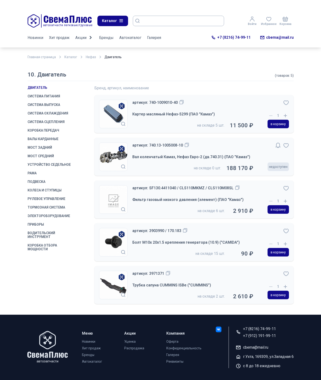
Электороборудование (49, 216)
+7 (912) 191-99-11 (259, 335)
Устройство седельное (49, 164)
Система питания (44, 96)
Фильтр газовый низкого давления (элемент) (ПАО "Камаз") (188, 199)
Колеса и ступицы (45, 190)
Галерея (154, 37)
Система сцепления (46, 122)
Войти (252, 24)
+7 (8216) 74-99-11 (234, 37)
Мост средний (41, 156)
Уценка (130, 341)
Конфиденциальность (183, 348)
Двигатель (37, 88)
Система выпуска (44, 105)
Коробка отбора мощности (42, 247)
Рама (32, 173)
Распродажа (134, 348)
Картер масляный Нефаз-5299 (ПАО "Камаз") (173, 114)
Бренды (106, 37)
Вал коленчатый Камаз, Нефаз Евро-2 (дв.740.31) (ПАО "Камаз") (191, 157)
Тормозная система (46, 207)
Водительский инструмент (41, 235)
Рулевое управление (46, 199)
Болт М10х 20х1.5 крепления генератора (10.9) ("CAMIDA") (186, 242)
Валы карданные (43, 139)
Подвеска (36, 182)
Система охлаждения (48, 113)
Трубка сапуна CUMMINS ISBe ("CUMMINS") (171, 285)
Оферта (172, 341)
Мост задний (40, 147)
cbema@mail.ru (280, 37)
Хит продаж (59, 37)
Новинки (35, 37)
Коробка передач (43, 130)
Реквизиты (174, 361)
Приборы (36, 224)
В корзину (278, 124)
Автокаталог (130, 37)
